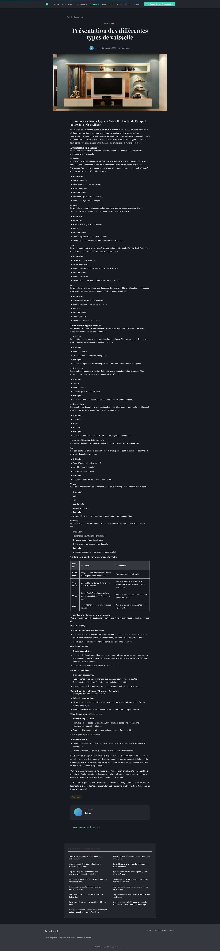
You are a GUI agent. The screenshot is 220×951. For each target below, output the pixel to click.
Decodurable (52, 931)
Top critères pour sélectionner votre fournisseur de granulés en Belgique (83, 872)
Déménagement (81, 4)
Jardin (111, 4)
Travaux (136, 4)
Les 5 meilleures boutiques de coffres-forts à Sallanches (87, 895)
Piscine (128, 4)
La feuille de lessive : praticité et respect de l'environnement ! (130, 865)
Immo (104, 4)
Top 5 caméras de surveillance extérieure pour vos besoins (131, 895)
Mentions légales (160, 930)
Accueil (56, 4)
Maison (119, 4)
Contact (172, 930)
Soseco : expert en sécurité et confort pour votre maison (86, 857)
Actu (64, 4)
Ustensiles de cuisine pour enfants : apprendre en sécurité (131, 857)
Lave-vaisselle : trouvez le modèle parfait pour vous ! (88, 903)
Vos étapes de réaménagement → (159, 4)
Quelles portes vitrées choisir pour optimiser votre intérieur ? (131, 872)
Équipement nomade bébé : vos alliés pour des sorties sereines (88, 880)
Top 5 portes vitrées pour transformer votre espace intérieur (130, 888)
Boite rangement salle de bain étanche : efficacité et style (85, 888)
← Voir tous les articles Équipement (85, 827)
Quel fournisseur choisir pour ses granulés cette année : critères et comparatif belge (130, 903)
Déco (70, 4)
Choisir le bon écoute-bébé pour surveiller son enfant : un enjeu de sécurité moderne (88, 911)
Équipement (94, 4)
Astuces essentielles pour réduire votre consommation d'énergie (85, 865)
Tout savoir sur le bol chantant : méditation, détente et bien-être (130, 880)
